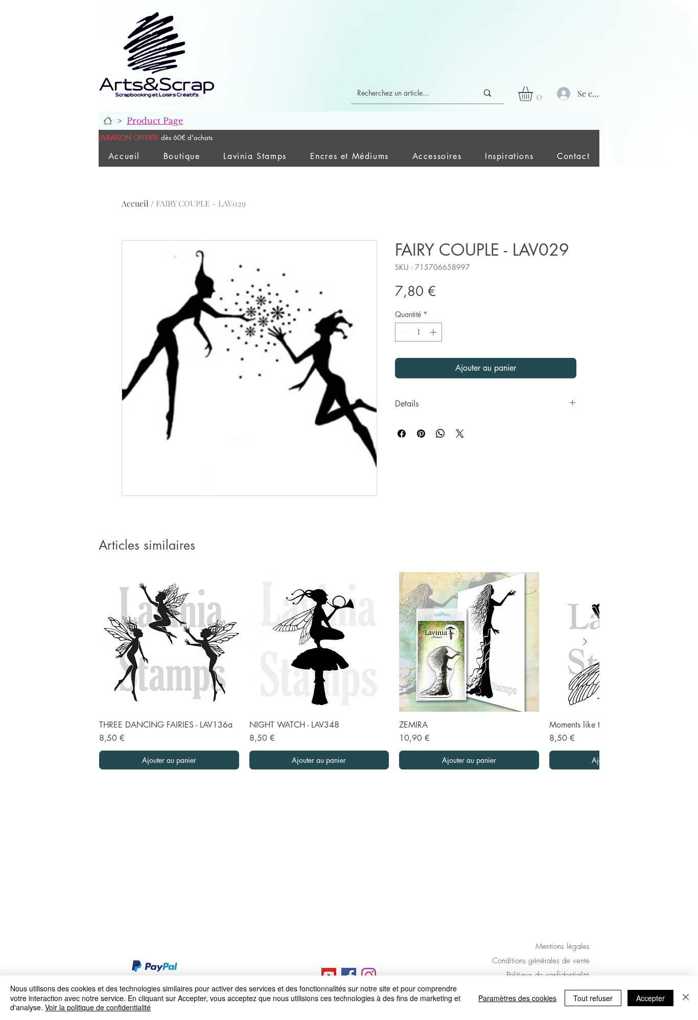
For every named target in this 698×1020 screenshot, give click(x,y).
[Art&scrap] (328, 975)
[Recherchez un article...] (487, 93)
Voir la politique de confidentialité (98, 1007)
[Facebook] (348, 975)
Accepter (650, 998)
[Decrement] (403, 332)
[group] (349, 671)
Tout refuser (593, 998)
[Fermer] (686, 998)
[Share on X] (460, 433)
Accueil (135, 203)
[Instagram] (368, 975)
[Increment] (434, 332)
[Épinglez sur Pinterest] (421, 433)
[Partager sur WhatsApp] (440, 433)
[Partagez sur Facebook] (401, 433)
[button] (534, 93)
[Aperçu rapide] (169, 642)
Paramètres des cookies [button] (517, 998)
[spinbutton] (418, 332)
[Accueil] (108, 120)
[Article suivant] (585, 642)
